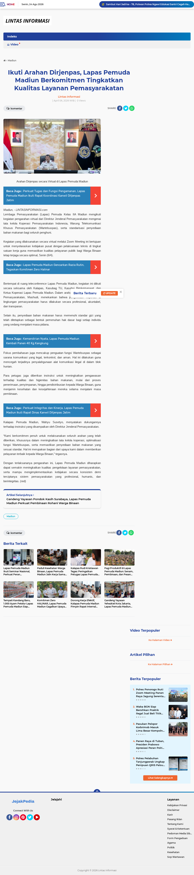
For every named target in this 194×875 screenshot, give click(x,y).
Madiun (11, 516)
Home (11, 4)
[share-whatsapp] (132, 108)
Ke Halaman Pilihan (159, 664)
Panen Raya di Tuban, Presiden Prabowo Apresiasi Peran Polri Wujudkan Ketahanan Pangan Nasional (150, 745)
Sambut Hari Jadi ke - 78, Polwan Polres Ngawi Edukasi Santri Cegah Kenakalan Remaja (148, 4)
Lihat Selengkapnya (159, 777)
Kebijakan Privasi (177, 805)
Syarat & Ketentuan (178, 828)
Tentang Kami (175, 824)
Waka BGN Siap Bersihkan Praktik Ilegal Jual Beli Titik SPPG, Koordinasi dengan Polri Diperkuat (148, 710)
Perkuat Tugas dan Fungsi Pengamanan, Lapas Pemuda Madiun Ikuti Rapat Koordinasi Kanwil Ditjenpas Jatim (45, 195)
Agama (171, 842)
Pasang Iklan (174, 819)
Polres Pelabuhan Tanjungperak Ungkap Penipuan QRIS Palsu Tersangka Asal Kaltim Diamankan (150, 762)
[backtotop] (97, 792)
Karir (170, 814)
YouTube (39, 822)
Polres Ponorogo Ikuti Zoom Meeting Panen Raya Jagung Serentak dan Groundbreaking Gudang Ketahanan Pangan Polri (150, 693)
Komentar (16, 533)
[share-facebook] (119, 108)
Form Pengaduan (177, 838)
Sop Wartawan (175, 857)
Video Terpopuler (145, 630)
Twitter (31, 822)
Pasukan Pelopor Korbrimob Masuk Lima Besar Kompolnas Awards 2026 (151, 727)
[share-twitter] (125, 108)
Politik (171, 847)
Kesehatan (173, 852)
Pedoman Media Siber (179, 833)
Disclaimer (173, 810)
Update (110, 293)
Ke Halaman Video (159, 640)
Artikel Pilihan (142, 655)
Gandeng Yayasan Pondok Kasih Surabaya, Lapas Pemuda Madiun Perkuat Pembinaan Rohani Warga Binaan (48, 501)
